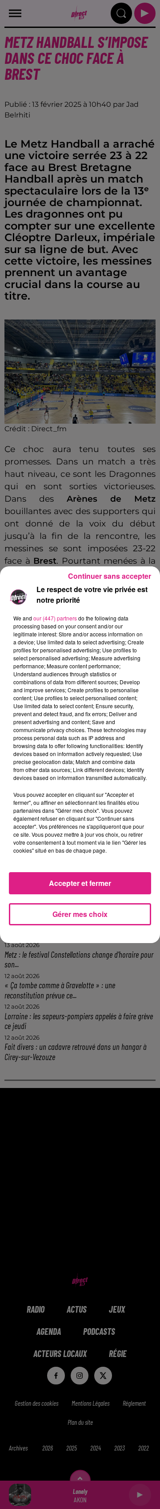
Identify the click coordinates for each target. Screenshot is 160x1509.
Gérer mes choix (80, 914)
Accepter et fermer (80, 883)
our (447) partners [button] (55, 618)
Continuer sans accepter (109, 576)
